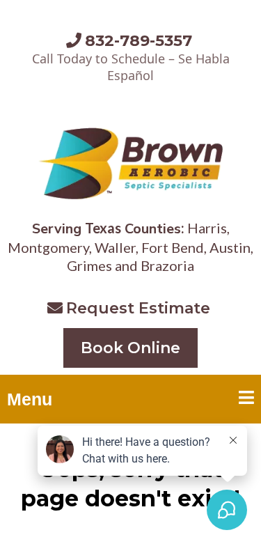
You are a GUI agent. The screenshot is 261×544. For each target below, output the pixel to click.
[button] (246, 399)
